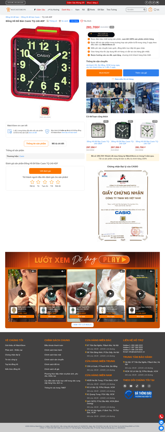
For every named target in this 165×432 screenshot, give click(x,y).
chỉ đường (111, 349)
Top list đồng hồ (11, 364)
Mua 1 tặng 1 (92, 3)
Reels (92, 10)
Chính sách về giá (51, 369)
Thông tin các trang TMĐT (55, 388)
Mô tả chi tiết (58, 143)
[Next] (158, 135)
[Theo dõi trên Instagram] (150, 2)
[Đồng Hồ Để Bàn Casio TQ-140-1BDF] (98, 130)
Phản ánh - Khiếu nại (13, 350)
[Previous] (9, 295)
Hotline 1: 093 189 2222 (133, 345)
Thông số (53, 21)
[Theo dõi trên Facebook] (146, 2)
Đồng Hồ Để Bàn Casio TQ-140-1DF (122, 142)
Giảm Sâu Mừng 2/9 (75, 3)
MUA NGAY (104, 73)
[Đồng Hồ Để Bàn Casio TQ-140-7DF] (147, 130)
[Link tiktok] (137, 386)
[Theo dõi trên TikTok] (153, 2)
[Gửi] (144, 10)
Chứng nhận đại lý (12, 355)
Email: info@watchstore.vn (134, 352)
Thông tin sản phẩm (36, 143)
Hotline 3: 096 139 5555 (133, 350)
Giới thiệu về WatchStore (15, 345)
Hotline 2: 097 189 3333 (133, 347)
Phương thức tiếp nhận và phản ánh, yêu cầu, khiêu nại (61, 375)
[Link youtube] (131, 386)
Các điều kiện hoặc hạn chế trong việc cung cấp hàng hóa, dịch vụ (62, 382)
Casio (21, 156)
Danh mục (66, 10)
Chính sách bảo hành (53, 350)
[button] (150, 9)
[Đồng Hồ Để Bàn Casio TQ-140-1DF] (123, 130)
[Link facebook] (125, 386)
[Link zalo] (143, 386)
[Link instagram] (149, 386)
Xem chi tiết (33, 132)
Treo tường (112, 10)
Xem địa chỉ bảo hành (69, 132)
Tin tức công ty (11, 359)
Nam (77, 10)
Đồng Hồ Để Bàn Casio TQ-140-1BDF (98, 142)
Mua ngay (22, 316)
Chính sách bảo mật (52, 355)
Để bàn (101, 10)
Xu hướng (54, 10)
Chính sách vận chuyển (54, 359)
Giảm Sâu (40, 10)
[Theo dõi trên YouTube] (157, 2)
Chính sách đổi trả (51, 364)
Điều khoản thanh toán (53, 345)
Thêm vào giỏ (141, 73)
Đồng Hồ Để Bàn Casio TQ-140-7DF (147, 142)
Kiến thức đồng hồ (12, 369)
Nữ (83, 10)
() (157, 10)
